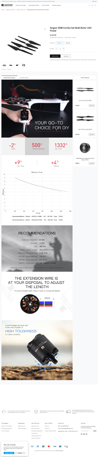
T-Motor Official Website (50, 431)
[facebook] (82, 434)
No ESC (68, 43)
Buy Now (66, 56)
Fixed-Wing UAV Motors (6, 428)
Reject (20, 453)
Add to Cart (55, 56)
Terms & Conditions (35, 438)
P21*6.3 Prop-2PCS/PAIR (85, 100)
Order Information (22, 428)
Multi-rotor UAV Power (21, 5)
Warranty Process (35, 428)
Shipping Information (36, 435)
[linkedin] (87, 434)
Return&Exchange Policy (37, 431)
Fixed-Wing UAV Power (34, 5)
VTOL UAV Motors (5, 431)
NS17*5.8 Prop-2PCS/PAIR (85, 129)
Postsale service (35, 426)
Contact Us (47, 428)
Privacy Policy (34, 433)
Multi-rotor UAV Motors (6, 426)
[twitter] (84, 434)
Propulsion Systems (56, 5)
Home (2, 9)
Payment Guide (21, 426)
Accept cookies (9, 453)
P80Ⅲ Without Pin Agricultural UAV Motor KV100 (85, 159)
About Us (47, 426)
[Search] (89, 5)
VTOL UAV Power (45, 5)
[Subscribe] (95, 431)
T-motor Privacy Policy (59, 450)
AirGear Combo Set (21, 9)
